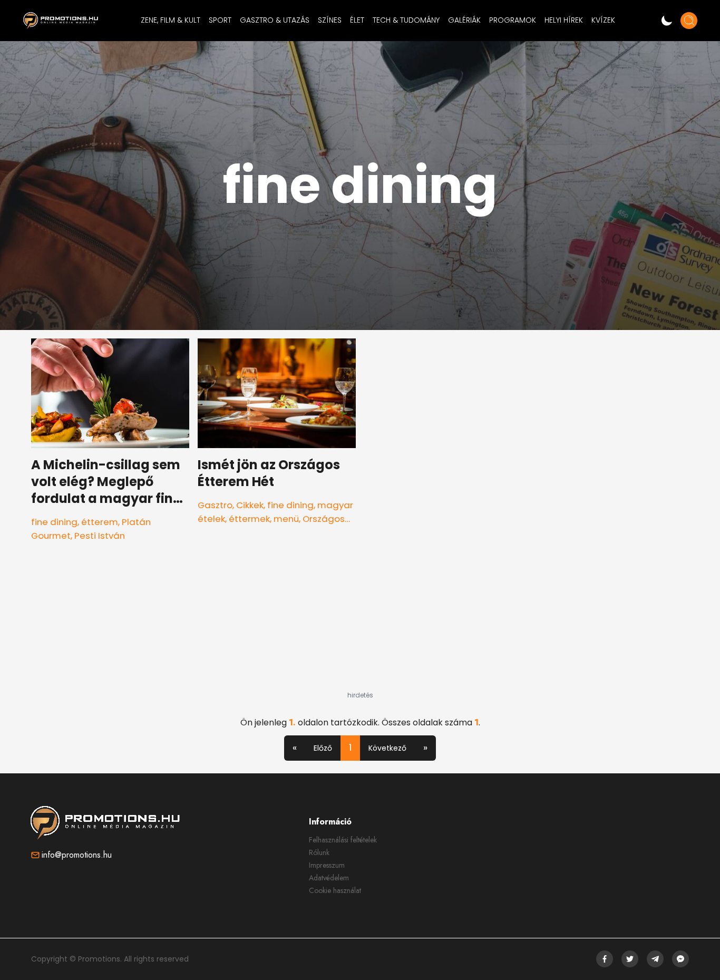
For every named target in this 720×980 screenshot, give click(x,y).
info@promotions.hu (77, 855)
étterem (99, 522)
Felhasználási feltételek (343, 840)
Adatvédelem (329, 877)
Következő (387, 748)
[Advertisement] (360, 625)
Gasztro (215, 505)
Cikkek (250, 505)
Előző (323, 748)
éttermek (249, 518)
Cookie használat (335, 890)
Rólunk (319, 852)
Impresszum (327, 865)
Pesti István (99, 535)
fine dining (54, 522)
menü (286, 518)
